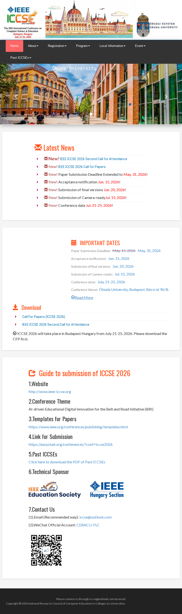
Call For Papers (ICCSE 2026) (43, 317)
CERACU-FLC (88, 525)
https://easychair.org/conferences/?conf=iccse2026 (71, 444)
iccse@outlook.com (95, 517)
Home (14, 46)
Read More (84, 297)
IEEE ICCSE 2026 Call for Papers (82, 167)
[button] (13, 94)
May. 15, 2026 (124, 250)
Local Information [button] (111, 46)
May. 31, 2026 (149, 250)
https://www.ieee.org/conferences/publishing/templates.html (78, 426)
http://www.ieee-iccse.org (50, 391)
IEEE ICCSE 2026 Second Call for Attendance (93, 159)
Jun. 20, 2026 (123, 266)
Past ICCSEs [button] (19, 57)
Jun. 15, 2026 (118, 258)
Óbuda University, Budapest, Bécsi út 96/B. (134, 289)
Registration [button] (56, 46)
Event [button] (139, 46)
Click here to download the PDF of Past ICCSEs (67, 462)
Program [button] (82, 46)
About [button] (32, 46)
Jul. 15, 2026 (124, 274)
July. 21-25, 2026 (111, 282)
